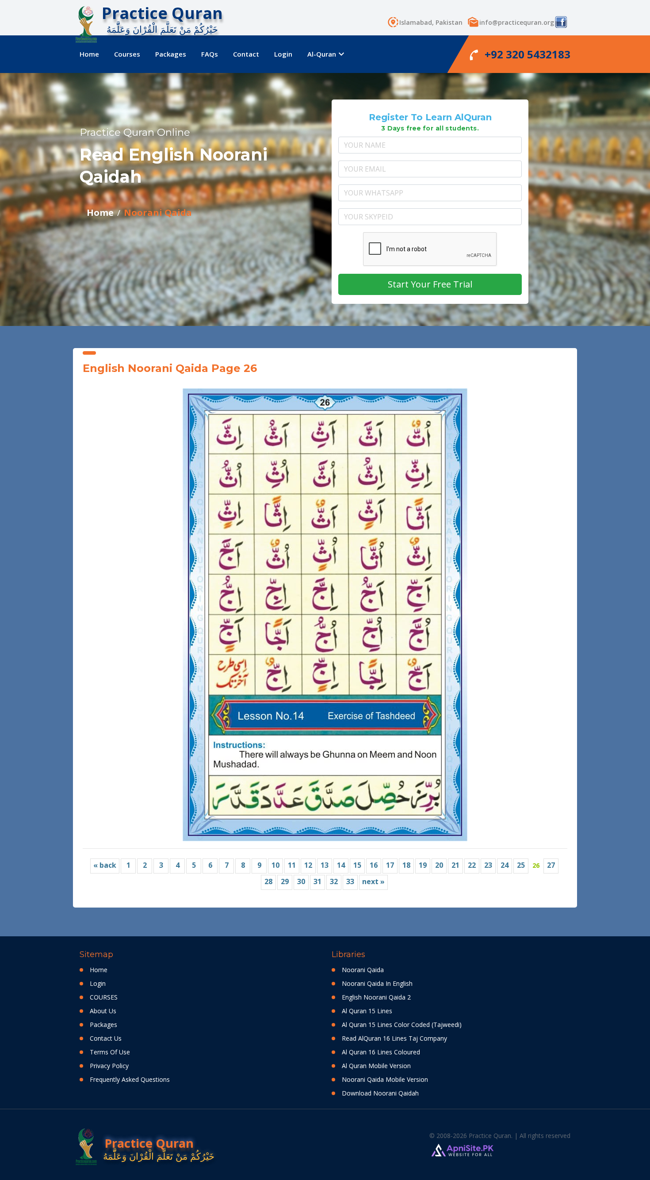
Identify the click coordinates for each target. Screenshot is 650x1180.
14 (341, 865)
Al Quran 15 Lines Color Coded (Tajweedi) (402, 1024)
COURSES (104, 997)
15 (357, 865)
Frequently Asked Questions (130, 1079)
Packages (170, 54)
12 (308, 865)
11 (292, 865)
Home (89, 54)
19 (423, 865)
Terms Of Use (110, 1052)
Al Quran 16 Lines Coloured (381, 1052)
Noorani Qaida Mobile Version (385, 1079)
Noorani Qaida (158, 212)
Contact (246, 54)
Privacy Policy (109, 1065)
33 (350, 881)
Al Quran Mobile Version (376, 1065)
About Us (103, 1011)
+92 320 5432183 (520, 54)
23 (488, 865)
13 (325, 865)
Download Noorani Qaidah (380, 1093)
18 (406, 865)
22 (472, 865)
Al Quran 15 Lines (367, 1011)
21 (455, 865)
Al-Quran (325, 54)
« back (104, 865)
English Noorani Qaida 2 (376, 997)
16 (374, 865)
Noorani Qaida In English (377, 983)
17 (390, 865)
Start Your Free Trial (430, 284)
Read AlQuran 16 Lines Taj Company (394, 1038)
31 (317, 881)
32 (334, 881)
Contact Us (106, 1038)
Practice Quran (162, 13)
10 (275, 865)
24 (505, 865)
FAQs (209, 54)
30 (301, 881)
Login (283, 54)
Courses (127, 54)
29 (285, 881)
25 (521, 865)
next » (373, 881)
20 (439, 865)
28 (268, 881)
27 (551, 865)
